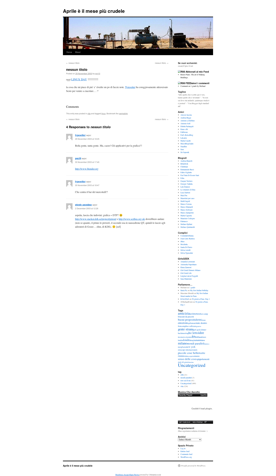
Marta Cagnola (186, 215)
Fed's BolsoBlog (186, 135)
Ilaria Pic (183, 290)
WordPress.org (186, 457)
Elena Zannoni (185, 267)
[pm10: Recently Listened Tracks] (192, 395)
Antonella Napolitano (188, 264)
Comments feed (186, 454)
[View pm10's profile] (197, 422)
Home (69, 52)
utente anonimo (83, 204)
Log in (182, 448)
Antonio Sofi (185, 123)
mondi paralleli (195, 343)
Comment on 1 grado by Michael (192, 86)
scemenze (195, 356)
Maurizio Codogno (187, 218)
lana (200, 337)
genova (198, 326)
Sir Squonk (184, 152)
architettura (195, 313)
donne (204, 320)
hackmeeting (183, 333)
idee (201, 332)
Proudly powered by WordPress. (193, 465)
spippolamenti (202, 359)
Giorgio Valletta (186, 184)
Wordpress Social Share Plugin (127, 474)
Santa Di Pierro (186, 247)
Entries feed (184, 451)
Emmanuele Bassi (187, 169)
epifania (191, 323)
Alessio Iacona (186, 114)
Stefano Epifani (186, 224)
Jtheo (182, 241)
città (182, 374)
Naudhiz (183, 146)
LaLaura (183, 138)
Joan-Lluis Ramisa (187, 238)
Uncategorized (191, 365)
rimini (181, 355)
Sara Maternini (186, 278)
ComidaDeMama (186, 235)
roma (186, 356)
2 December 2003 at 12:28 (86, 208)
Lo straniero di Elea (187, 189)
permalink (123, 113)
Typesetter (130, 87)
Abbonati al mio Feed (197, 71)
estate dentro (200, 322)
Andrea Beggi (185, 117)
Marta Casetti (185, 140)
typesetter (80, 135)
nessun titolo (73, 63)
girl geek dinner (199, 329)
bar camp (204, 313)
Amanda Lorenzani (187, 261)
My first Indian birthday (199, 290)
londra (187, 340)
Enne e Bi (184, 129)
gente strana (185, 329)
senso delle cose (187, 359)
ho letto (193, 333)
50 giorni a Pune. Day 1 (201, 299)
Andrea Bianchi (186, 161)
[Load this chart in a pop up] (205, 422)
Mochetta (184, 244)
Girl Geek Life (186, 273)
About (77, 52)
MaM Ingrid (185, 201)
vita (89, 113)
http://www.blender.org (86, 168)
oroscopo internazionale (187, 349)
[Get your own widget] (185, 422)
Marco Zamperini (187, 212)
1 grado (192, 287)
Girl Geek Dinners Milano (190, 270)
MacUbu (183, 195)
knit (197, 336)
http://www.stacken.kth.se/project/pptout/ (95, 219)
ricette (202, 353)
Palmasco (184, 221)
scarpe (190, 356)
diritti (198, 319)
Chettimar (184, 166)
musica (206, 344)
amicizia (184, 313)
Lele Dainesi (185, 186)
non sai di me (185, 380)
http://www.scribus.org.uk (132, 219)
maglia (193, 340)
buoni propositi (186, 319)
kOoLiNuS (184, 299)
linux (103, 113)
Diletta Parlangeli (186, 126)
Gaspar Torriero (186, 181)
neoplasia (182, 346)
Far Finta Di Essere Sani (189, 175)
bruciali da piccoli (186, 316)
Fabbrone (184, 132)
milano (182, 343)
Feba (182, 178)
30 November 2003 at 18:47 (87, 185)
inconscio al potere (185, 337)
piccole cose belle (188, 353)
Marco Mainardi (186, 207)
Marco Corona (186, 204)
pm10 (97, 73)
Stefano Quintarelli (187, 227)
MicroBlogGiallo (186, 143)
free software (191, 326)
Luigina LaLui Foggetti (189, 276)
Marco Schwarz (186, 209)
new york (190, 346)
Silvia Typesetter (186, 253)
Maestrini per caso (187, 198)
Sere (182, 149)
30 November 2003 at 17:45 (87, 162)
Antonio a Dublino (187, 120)
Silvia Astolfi (185, 250)
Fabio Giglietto (186, 172)
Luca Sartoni (185, 192)
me (204, 340)
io (193, 336)
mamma (199, 340)
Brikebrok (184, 163)
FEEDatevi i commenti (197, 83)
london (180, 340)
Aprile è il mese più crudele (94, 10)
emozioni (183, 323)
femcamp (182, 326)
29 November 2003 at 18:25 (87, 138)
